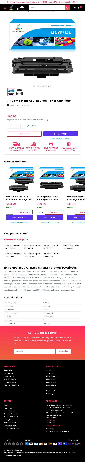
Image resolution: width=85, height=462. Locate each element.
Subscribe (63, 351)
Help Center (8, 408)
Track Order (8, 370)
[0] (79, 7)
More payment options (60, 138)
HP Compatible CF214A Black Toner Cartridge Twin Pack (19, 198)
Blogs (6, 405)
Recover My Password (11, 385)
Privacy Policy (8, 420)
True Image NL (51, 385)
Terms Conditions (10, 423)
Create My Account (10, 379)
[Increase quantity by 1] (23, 126)
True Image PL (51, 391)
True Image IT (50, 394)
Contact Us (49, 373)
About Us (49, 370)
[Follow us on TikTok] (21, 443)
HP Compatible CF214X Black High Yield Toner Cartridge (47, 198)
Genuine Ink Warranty (11, 429)
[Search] (67, 7)
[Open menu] (5, 8)
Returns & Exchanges (11, 414)
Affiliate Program (51, 376)
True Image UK (51, 388)
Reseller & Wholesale (11, 417)
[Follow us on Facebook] (5, 443)
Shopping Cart (9, 376)
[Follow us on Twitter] (9, 443)
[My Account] (75, 8)
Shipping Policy (9, 411)
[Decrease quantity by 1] (9, 126)
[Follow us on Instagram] (13, 443)
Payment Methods (10, 426)
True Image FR (51, 382)
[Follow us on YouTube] (17, 443)
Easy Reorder (8, 373)
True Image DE (51, 379)
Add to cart (24, 134)
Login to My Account (10, 382)
